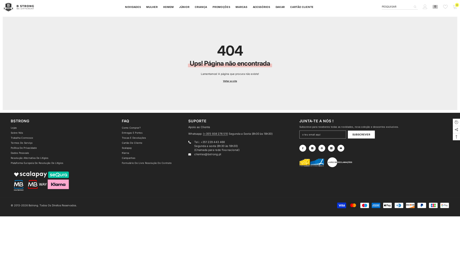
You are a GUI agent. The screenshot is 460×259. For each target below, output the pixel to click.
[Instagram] (312, 148)
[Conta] (435, 7)
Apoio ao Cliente (199, 127)
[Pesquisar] (400, 7)
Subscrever (361, 134)
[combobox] (397, 6)
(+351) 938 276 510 (215, 133)
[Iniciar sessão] (425, 6)
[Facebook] (302, 148)
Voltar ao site (230, 81)
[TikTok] (331, 148)
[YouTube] (340, 148)
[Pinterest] (321, 148)
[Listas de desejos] (445, 6)
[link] (312, 162)
